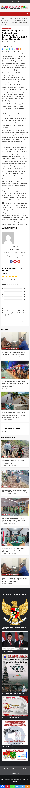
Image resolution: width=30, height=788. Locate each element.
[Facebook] (3, 49)
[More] (19, 49)
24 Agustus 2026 (11, 358)
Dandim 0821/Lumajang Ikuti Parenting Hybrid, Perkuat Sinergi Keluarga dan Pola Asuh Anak (14, 550)
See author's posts (15, 257)
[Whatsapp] (7, 49)
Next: (16, 320)
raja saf (5, 41)
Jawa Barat (8, 28)
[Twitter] (13, 49)
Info (3, 28)
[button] (2, 14)
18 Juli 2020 (11, 41)
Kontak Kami (22, 768)
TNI (9, 456)
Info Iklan (14, 768)
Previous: (14, 312)
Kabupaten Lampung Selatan (12, 348)
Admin (4, 388)
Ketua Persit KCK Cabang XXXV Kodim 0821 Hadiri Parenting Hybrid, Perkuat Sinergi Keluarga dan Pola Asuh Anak (14, 520)
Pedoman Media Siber (21, 771)
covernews (22, 779)
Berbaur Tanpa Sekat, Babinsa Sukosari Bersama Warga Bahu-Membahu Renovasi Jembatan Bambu (14, 462)
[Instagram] (16, 49)
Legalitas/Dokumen (8, 771)
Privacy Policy (15, 773)
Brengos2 (5, 465)
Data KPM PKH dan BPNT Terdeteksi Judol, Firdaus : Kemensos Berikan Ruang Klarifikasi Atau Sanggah (13, 354)
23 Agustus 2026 (11, 419)
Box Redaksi (7, 768)
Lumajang (5, 456)
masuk (10, 431)
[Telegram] (10, 49)
